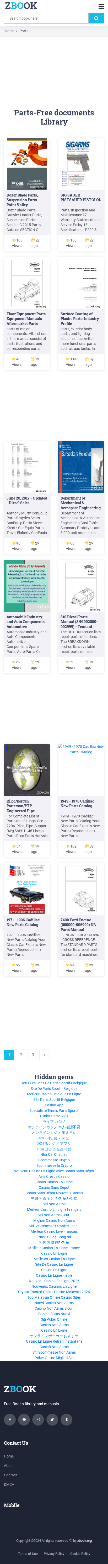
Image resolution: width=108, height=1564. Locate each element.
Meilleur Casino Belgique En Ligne (54, 1094)
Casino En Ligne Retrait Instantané (54, 1341)
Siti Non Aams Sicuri (54, 1215)
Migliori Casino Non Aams (54, 1220)
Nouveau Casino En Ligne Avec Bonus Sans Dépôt (54, 1171)
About (9, 1466)
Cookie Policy (80, 1554)
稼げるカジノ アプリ (54, 1143)
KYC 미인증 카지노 (54, 1138)
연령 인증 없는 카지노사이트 (54, 1198)
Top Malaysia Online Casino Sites (54, 1297)
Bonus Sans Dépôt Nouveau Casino (54, 1193)
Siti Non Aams (54, 1204)
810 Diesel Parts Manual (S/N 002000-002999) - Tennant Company (79, 624)
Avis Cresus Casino (54, 1176)
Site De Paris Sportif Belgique (54, 1088)
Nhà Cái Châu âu (54, 1154)
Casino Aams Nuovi (54, 1314)
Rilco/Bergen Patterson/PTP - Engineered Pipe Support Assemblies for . (27, 811)
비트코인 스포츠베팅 (54, 1149)
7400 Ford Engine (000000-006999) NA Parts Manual (78, 924)
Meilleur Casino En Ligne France (54, 1248)
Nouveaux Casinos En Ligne (54, 1286)
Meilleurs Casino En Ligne (54, 1259)
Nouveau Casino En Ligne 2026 (54, 1281)
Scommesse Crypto (54, 1160)
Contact (10, 1475)
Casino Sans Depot (54, 1187)
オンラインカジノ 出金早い (54, 1132)
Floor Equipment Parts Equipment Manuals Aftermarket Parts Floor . (26, 321)
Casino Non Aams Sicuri (54, 1308)
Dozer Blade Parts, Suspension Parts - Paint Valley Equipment (23, 202)
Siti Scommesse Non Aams (54, 1352)
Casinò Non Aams (54, 1347)
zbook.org (84, 1541)
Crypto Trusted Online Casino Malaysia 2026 (54, 1292)
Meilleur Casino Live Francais (54, 1231)
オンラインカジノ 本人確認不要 (54, 1127)
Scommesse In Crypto (54, 1165)
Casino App (54, 1105)
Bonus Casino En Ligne (54, 1182)
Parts (23, 31)
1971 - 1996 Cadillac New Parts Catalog (23, 922)
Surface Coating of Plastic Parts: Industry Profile (80, 318)
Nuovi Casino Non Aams (54, 1303)
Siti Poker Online (54, 1319)
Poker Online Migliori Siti (54, 1358)
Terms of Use (28, 1554)
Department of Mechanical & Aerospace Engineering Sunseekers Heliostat (81, 505)
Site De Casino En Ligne (54, 1264)
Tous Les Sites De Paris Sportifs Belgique (54, 1083)
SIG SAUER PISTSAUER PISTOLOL (81, 198)
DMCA (9, 1484)
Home (9, 31)
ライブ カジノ (54, 1121)
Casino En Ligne (54, 1253)
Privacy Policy (54, 1554)
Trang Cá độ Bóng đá (54, 1237)
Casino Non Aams (54, 1325)
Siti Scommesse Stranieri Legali (54, 1226)
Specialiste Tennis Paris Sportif (54, 1110)
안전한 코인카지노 (54, 1242)
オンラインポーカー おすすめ (54, 1336)
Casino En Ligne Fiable (54, 1275)
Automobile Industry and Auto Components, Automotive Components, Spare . (26, 624)
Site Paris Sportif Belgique (54, 1099)
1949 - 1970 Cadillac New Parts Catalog (77, 804)
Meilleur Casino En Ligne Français (54, 1209)
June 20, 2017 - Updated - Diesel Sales (27, 501)
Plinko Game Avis (54, 1116)
